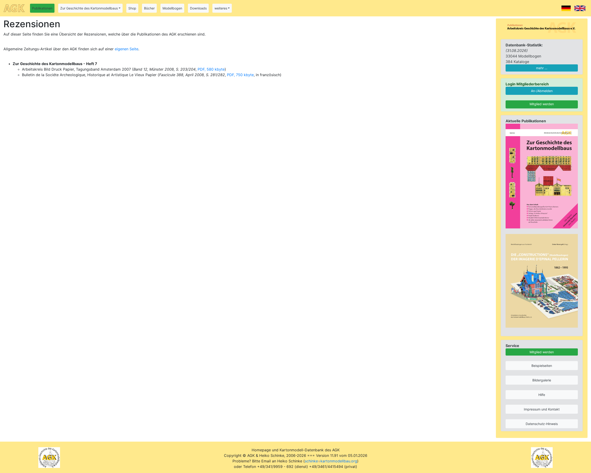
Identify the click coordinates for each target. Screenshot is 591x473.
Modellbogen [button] (172, 8)
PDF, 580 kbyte (211, 69)
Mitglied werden (542, 104)
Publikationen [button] (42, 8)
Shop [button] (132, 8)
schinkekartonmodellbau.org (331, 461)
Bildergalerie (541, 380)
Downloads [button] (198, 8)
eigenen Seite (126, 49)
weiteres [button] (220, 8)
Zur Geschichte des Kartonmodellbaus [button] (89, 8)
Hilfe (541, 395)
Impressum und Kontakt (542, 409)
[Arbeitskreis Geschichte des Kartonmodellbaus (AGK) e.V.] (542, 27)
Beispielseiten (541, 366)
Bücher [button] (149, 8)
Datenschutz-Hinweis (542, 424)
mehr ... (541, 68)
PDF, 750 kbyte (240, 74)
